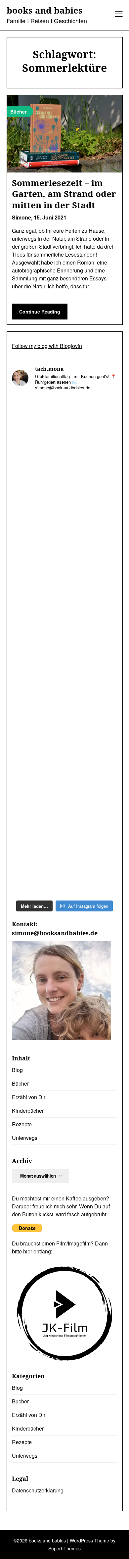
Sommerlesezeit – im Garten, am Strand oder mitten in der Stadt (64, 194)
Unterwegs (24, 1138)
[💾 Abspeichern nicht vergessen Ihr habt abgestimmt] (64, 615)
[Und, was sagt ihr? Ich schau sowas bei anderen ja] (64, 677)
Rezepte (22, 1124)
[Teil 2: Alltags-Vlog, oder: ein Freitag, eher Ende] (64, 428)
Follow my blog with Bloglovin (47, 346)
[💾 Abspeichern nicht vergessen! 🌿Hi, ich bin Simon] (64, 490)
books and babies (45, 10)
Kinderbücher (28, 1110)
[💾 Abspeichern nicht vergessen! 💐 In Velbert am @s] (64, 802)
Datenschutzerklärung (38, 1490)
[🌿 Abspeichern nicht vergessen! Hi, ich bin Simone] (64, 553)
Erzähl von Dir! (29, 1097)
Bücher (20, 1083)
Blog (17, 1070)
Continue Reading (39, 311)
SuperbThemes (64, 1548)
